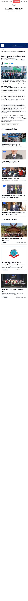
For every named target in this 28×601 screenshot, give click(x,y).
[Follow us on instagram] (24, 1)
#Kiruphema (15, 124)
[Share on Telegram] (5, 63)
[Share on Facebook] (12, 63)
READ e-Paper (17, 1)
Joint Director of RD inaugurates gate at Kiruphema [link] (13, 51)
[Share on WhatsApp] (7, 64)
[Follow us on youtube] (26, 1)
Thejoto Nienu (15, 59)
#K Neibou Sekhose (6, 124)
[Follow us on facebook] (21, 1)
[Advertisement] (14, 28)
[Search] (25, 45)
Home (2, 49)
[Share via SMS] (9, 63)
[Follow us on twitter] (23, 1)
